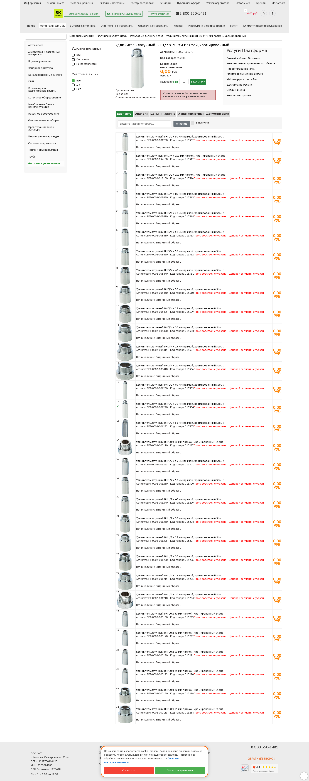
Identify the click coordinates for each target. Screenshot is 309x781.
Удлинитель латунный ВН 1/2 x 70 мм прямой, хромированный (206, 36)
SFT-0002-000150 (157, 617)
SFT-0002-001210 (157, 598)
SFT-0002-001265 (157, 426)
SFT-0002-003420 (157, 331)
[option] (138, 68)
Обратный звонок (261, 758)
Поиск (31, 25)
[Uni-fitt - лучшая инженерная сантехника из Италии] (43, 12)
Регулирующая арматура (43, 136)
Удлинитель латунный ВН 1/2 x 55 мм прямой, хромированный (176, 461)
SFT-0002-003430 (157, 292)
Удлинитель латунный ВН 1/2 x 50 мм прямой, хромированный (176, 480)
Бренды (261, 3)
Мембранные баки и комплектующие (41, 105)
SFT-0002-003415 (157, 350)
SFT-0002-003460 (157, 235)
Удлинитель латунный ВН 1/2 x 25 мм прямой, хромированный (176, 537)
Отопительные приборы (43, 120)
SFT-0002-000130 (157, 655)
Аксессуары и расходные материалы (44, 53)
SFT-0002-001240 (157, 502)
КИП (31, 81)
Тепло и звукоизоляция (43, 149)
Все (78, 55)
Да (78, 84)
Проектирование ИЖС (241, 68)
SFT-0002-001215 (157, 579)
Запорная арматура (40, 68)
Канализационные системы (45, 74)
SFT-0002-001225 (157, 540)
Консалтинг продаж (239, 95)
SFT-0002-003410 (157, 369)
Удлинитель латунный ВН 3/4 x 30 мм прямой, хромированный (176, 289)
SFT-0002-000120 (157, 693)
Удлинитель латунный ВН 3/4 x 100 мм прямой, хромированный (176, 155)
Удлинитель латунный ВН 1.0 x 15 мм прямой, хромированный (175, 709)
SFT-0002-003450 (157, 254)
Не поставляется (86, 64)
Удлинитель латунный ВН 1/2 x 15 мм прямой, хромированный (176, 575)
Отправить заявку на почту (83, 14)
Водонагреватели (39, 61)
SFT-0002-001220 (157, 560)
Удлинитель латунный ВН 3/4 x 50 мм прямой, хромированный (176, 251)
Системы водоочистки (42, 143)
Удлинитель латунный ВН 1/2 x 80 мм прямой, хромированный (176, 384)
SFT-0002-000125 (157, 674)
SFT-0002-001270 (157, 407)
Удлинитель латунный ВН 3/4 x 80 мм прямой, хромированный (176, 193)
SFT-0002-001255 (157, 464)
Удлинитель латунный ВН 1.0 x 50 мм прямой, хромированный (175, 613)
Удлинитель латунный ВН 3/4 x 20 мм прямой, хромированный (176, 327)
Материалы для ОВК (52, 25)
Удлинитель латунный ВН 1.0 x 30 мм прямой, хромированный (175, 651)
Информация (32, 3)
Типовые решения (81, 3)
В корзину (198, 81)
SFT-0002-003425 (157, 311)
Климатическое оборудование (262, 25)
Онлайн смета (55, 3)
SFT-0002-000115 (157, 712)
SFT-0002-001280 (157, 388)
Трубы (32, 156)
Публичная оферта (188, 3)
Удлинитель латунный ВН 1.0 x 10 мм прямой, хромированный (175, 442)
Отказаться (128, 770)
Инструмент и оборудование (206, 25)
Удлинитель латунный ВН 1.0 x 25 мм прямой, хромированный (175, 671)
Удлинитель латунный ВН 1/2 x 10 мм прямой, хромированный (176, 594)
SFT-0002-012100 (157, 178)
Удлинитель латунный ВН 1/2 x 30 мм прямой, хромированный (176, 518)
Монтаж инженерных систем (245, 74)
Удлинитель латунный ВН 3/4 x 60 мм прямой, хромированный (176, 232)
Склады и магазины (111, 3)
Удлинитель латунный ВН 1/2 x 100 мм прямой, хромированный (176, 174)
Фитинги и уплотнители (112, 36)
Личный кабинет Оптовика (243, 58)
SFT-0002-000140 (157, 636)
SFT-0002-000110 (157, 445)
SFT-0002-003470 (157, 216)
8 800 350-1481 (264, 747)
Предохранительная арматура (41, 128)
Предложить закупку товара (125, 14)
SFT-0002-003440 (157, 273)
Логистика (278, 3)
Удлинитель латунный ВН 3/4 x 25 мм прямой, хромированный (176, 308)
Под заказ (82, 59)
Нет (78, 89)
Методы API (243, 3)
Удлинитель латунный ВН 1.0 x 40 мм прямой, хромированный (175, 632)
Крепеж (178, 25)
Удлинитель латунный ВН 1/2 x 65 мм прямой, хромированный (176, 422)
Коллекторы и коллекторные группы (42, 89)
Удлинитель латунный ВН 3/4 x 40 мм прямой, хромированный (176, 270)
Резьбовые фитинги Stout (146, 36)
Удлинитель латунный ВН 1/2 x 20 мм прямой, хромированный (176, 556)
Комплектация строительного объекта (251, 63)
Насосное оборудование (44, 113)
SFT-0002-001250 (157, 483)
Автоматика (35, 45)
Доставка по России (239, 84)
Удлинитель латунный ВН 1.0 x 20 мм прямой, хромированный (175, 689)
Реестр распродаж (142, 3)
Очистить (181, 123)
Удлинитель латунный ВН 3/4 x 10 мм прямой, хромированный (176, 365)
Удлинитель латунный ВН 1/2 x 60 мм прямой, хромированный (176, 136)
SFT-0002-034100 (157, 159)
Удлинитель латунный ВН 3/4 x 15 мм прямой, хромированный (176, 346)
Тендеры (165, 3)
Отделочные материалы (153, 25)
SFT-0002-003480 (157, 197)
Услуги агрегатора (217, 3)
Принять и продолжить (180, 770)
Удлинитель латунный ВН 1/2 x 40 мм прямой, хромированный (176, 499)
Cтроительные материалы (117, 25)
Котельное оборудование (44, 97)
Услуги (234, 25)
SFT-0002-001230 (157, 521)
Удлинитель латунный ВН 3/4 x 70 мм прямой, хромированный (176, 213)
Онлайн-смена (236, 89)
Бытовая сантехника (82, 25)
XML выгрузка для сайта (242, 79)
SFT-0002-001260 (157, 140)
